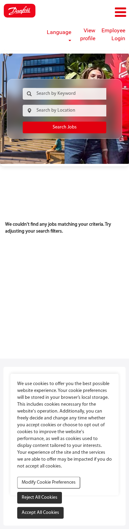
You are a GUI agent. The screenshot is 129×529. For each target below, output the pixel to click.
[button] (107, 12)
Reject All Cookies (39, 497)
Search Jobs (65, 127)
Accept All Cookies (40, 512)
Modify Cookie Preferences (49, 482)
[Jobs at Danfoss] (19, 10)
